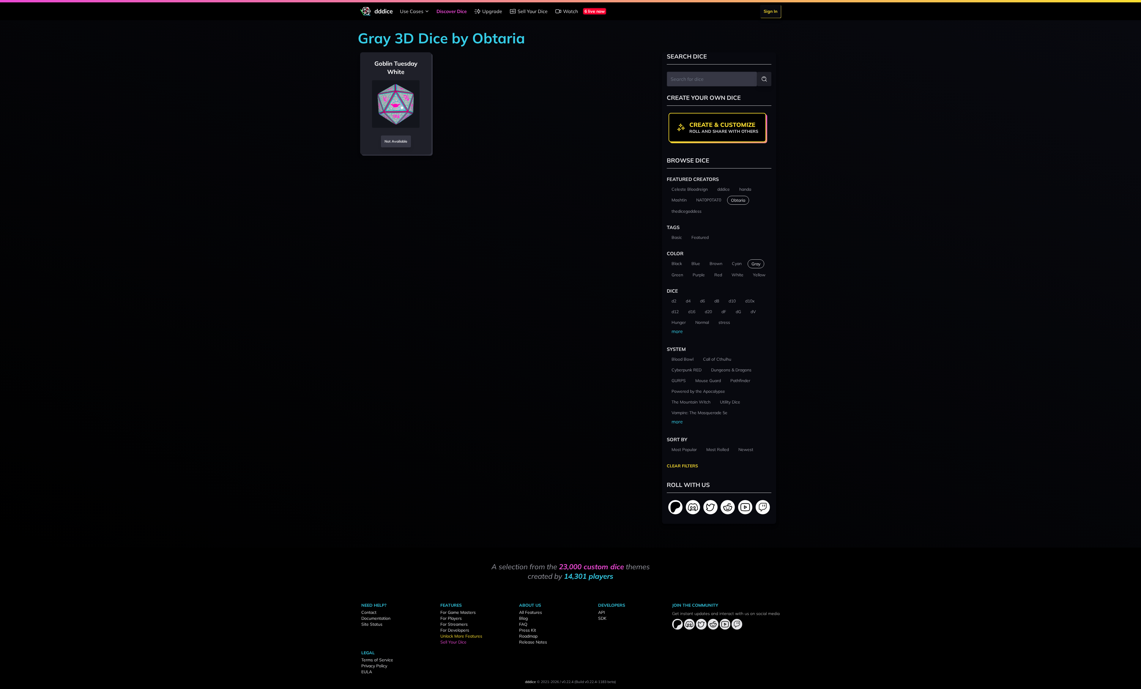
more (677, 331)
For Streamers (454, 624)
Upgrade (492, 11)
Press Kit (527, 630)
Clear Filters (682, 466)
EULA (366, 671)
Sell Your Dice (533, 11)
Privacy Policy (374, 665)
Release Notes (533, 642)
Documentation (375, 618)
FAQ (523, 624)
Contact (368, 612)
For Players (451, 618)
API (601, 612)
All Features (530, 612)
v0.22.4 (567, 681)
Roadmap (528, 636)
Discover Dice (451, 11)
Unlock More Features (461, 636)
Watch (570, 11)
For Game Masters (458, 612)
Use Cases (411, 11)
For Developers (454, 630)
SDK (602, 618)
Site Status (371, 624)
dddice (530, 681)
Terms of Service (377, 660)
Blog (523, 618)
